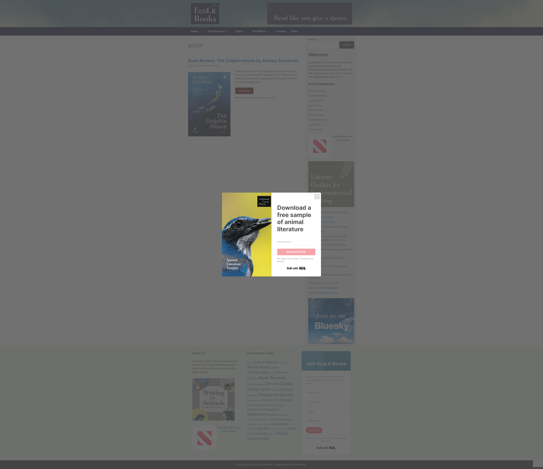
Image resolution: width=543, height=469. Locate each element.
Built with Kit (296, 268)
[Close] (317, 196)
